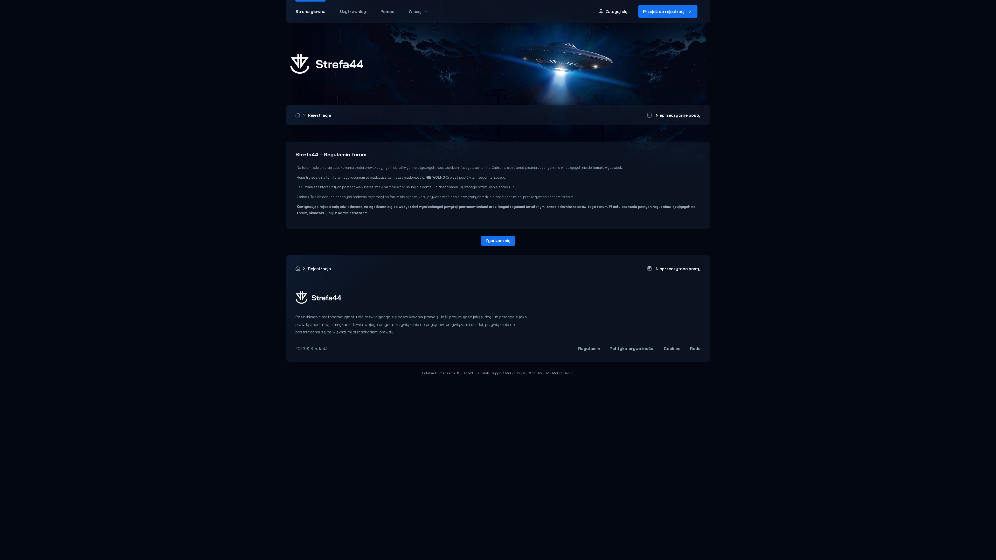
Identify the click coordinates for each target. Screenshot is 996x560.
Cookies (672, 348)
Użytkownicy (353, 11)
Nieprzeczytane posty (678, 115)
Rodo (695, 348)
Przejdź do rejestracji (664, 11)
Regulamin (589, 348)
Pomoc (387, 11)
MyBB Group (562, 373)
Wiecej (415, 11)
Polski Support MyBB (497, 373)
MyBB (521, 373)
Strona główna (310, 11)
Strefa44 (297, 115)
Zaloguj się (616, 11)
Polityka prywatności (632, 348)
